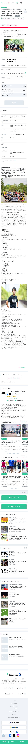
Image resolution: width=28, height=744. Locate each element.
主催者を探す (20, 688)
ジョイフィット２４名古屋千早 (16, 646)
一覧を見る (23, 421)
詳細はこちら (12, 160)
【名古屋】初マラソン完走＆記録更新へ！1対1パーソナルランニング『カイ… (18, 537)
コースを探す (20, 693)
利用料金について (14, 706)
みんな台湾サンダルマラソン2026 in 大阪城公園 (17, 562)
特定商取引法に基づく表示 (14, 717)
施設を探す (7, 693)
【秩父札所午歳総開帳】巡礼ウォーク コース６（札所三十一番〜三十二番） (17, 604)
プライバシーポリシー (14, 711)
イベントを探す (7, 688)
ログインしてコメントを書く (14, 378)
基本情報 (4, 741)
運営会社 (14, 714)
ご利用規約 (14, 709)
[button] (9, 453)
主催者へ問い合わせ (14, 497)
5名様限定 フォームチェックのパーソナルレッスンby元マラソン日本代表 (17, 529)
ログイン (21, 3)
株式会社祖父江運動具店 (14, 654)
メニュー (24, 3)
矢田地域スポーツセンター (15, 637)
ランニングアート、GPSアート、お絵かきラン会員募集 (17, 612)
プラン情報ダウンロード (14, 506)
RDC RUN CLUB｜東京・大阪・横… (16, 391)
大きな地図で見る (23, 367)
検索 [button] (17, 3)
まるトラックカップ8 (14, 594)
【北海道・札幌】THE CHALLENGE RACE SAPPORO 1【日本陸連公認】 (17, 570)
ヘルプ (14, 700)
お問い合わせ (14, 703)
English (13, 2)
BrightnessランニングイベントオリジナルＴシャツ (17, 619)
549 (12, 398)
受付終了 (22, 741)
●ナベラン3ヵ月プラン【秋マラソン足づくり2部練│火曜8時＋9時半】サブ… (17, 587)
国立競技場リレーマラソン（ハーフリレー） (17, 553)
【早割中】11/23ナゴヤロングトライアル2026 (17, 519)
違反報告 (24, 492)
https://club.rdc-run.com (18, 393)
